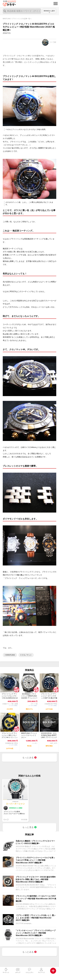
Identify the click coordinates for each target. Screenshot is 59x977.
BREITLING (10, 655)
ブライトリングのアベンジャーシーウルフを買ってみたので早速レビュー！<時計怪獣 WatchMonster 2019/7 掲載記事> (35, 860)
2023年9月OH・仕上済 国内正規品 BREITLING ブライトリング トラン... (49, 735)
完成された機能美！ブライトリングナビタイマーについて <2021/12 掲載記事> (35, 842)
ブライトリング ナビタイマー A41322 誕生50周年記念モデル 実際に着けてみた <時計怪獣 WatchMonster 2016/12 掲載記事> (36, 879)
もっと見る (28, 827)
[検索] (5, 11)
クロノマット (26, 655)
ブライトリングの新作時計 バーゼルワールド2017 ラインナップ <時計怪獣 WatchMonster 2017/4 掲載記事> (36, 898)
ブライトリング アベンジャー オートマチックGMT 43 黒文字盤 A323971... (49, 696)
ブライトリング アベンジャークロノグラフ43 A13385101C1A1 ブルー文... (10, 696)
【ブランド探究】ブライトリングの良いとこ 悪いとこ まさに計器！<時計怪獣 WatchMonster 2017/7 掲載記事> (36, 917)
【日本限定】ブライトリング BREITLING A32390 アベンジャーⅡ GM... (29, 696)
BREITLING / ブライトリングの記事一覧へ (17, 18)
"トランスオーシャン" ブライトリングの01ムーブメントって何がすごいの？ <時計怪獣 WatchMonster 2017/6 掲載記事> (36, 932)
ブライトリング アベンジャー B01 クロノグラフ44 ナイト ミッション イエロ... (10, 735)
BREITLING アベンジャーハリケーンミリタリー (29, 735)
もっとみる (28, 757)
